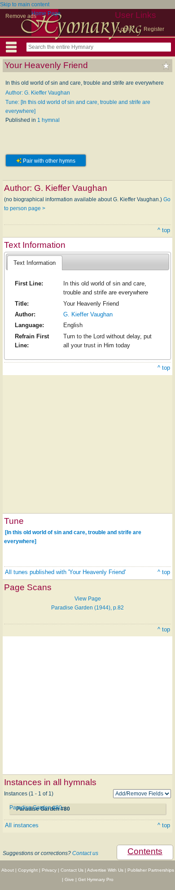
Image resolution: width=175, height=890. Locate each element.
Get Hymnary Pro (96, 879)
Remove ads (20, 16)
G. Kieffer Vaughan (88, 314)
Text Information (34, 262)
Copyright (28, 870)
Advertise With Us (105, 870)
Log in (125, 29)
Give (69, 879)
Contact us (85, 853)
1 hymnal (48, 120)
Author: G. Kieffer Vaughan (37, 93)
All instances (22, 825)
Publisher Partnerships (150, 870)
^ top (164, 230)
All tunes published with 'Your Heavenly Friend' (65, 572)
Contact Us (72, 870)
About (7, 870)
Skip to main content (24, 4)
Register (154, 29)
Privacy (49, 870)
